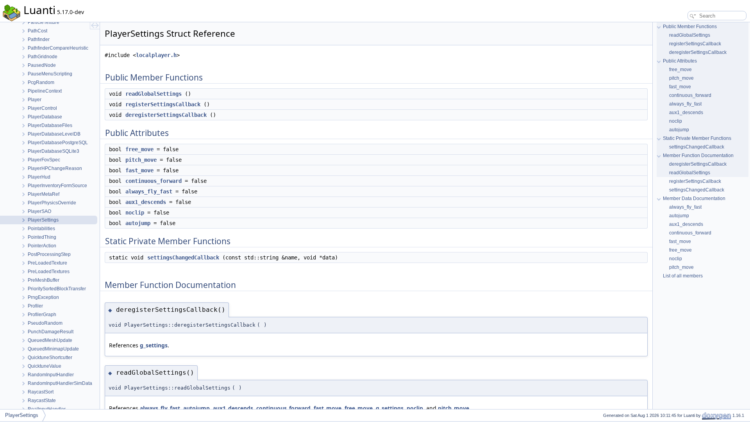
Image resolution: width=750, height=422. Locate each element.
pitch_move (141, 160)
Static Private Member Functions (697, 138)
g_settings (154, 345)
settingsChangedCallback (183, 257)
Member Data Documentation (694, 198)
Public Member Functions (690, 26)
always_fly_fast (148, 191)
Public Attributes (680, 61)
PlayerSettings (21, 415)
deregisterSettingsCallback (166, 115)
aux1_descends (145, 202)
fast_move (139, 170)
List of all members (683, 276)
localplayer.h (156, 55)
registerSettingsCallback (162, 104)
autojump (137, 223)
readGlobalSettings (153, 94)
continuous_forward (153, 181)
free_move (139, 149)
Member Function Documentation (698, 155)
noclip (134, 212)
